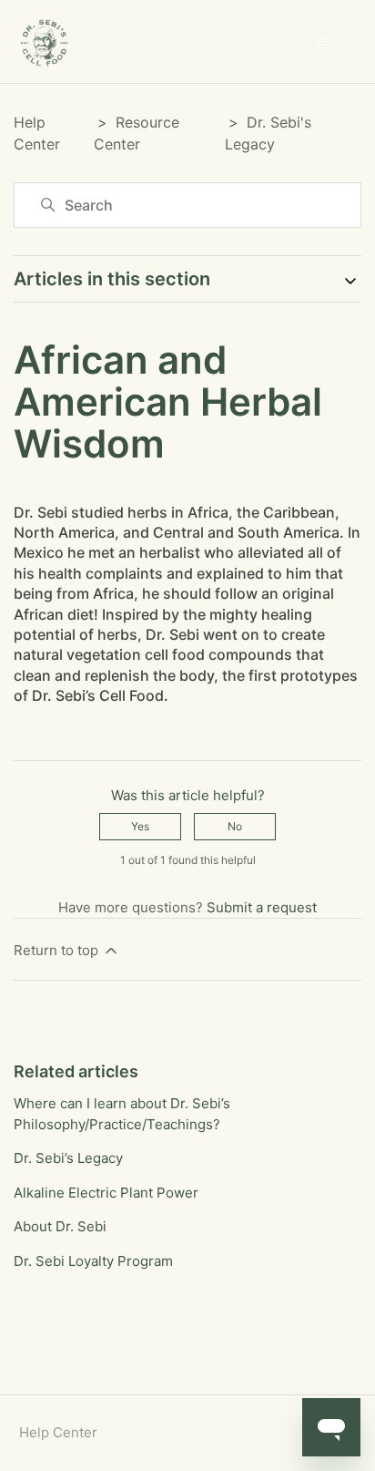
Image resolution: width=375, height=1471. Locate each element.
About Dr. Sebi (60, 1226)
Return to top (58, 950)
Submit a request (262, 907)
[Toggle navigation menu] (323, 42)
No (235, 826)
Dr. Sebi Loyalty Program (93, 1261)
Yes (140, 826)
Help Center (58, 1432)
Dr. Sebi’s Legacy (68, 1158)
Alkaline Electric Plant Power (106, 1192)
